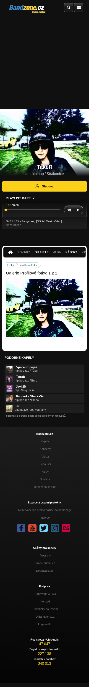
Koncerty (45, 449)
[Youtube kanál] (32, 528)
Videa (45, 456)
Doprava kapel (45, 570)
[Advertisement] (44, 62)
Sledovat (48, 186)
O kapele (42, 252)
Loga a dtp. (45, 624)
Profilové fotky (28, 265)
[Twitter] (43, 528)
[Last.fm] (66, 528)
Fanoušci (45, 464)
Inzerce (45, 517)
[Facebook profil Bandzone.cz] (21, 528)
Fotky (10, 265)
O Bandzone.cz (45, 616)
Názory (71, 252)
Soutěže (45, 479)
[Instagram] (55, 528)
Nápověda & (45, 594)
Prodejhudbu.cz (45, 563)
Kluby (45, 471)
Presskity (45, 555)
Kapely (45, 441)
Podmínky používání (45, 609)
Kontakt (45, 601)
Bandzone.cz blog (45, 487)
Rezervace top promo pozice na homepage (45, 510)
